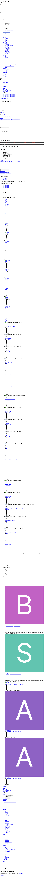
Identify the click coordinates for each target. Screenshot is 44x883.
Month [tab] (6, 200)
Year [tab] (6, 201)
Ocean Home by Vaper (9, 447)
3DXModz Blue (8, 796)
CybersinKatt (8, 533)
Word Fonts (7, 51)
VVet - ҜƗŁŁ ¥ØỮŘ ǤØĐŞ (10, 326)
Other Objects (7, 53)
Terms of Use (20, 873)
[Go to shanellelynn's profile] (7, 306)
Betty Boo (8, 485)
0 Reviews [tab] (5, 178)
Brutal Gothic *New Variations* (11, 459)
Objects (6, 60)
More (6, 41)
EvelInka (6, 233)
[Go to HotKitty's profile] (2, 112)
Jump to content (3, 11)
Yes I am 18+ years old (7, 8)
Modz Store (5, 55)
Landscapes (7, 58)
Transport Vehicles (8, 59)
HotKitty (3, 114)
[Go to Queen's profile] (6, 223)
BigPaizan (6, 579)
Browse (4, 37)
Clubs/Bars (7, 44)
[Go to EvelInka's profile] (7, 232)
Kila (7, 363)
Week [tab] (6, 199)
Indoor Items (7, 47)
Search (6, 70)
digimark (8, 460)
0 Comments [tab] (5, 179)
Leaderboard (5, 72)
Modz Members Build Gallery (10, 849)
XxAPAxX (7, 205)
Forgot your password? (9, 30)
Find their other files (6, 116)
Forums (6, 38)
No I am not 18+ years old (7, 9)
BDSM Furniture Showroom (10, 520)
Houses (6, 43)
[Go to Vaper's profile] (6, 288)
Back (6, 811)
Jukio (7, 545)
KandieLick (7, 261)
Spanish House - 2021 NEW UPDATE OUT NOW (14, 508)
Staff (6, 39)
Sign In (7, 28)
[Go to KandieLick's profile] (7, 260)
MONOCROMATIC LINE (10, 399)
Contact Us (5, 799)
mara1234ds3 (8, 424)
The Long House (8, 484)
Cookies (4, 800)
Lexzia (7, 509)
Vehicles (6, 50)
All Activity (7, 69)
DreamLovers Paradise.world (10, 532)
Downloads (5, 42)
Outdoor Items (7, 48)
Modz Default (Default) (9, 795)
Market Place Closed (4, 98)
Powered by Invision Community (10, 802)
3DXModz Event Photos (9, 66)
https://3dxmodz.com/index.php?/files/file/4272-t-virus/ (10, 119)
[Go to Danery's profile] (7, 269)
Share (1, 118)
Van (5, 683)
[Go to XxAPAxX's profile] (7, 204)
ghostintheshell (9, 684)
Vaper (6, 289)
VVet (7, 327)
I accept (2, 875)
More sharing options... (5, 127)
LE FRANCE (7, 350)
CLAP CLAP (7, 777)
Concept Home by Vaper (9, 673)
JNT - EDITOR (8, 544)
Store (4, 73)
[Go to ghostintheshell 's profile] (8, 682)
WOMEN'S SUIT (8, 423)
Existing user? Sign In (7, 16)
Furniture (6, 46)
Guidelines (7, 40)
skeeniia (7, 674)
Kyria (7, 521)
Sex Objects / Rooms (9, 45)
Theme (4, 794)
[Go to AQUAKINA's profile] (24, 729)
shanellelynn (7, 307)
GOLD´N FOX (8, 338)
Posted (17, 626)
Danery (6, 270)
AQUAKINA (8, 731)
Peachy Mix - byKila (9, 362)
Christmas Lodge (8, 496)
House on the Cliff (8, 471)
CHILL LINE (7, 435)
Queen (6, 224)
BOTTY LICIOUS (9, 626)
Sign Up (4, 33)
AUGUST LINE (8, 411)
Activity (4, 68)
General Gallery (8, 65)
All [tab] (5, 202)
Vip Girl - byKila (8, 374)
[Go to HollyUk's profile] (7, 250)
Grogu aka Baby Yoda (7, 578)
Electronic (7, 49)
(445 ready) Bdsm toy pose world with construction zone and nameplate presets (19, 557)
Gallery (4, 62)
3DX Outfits (7, 52)
